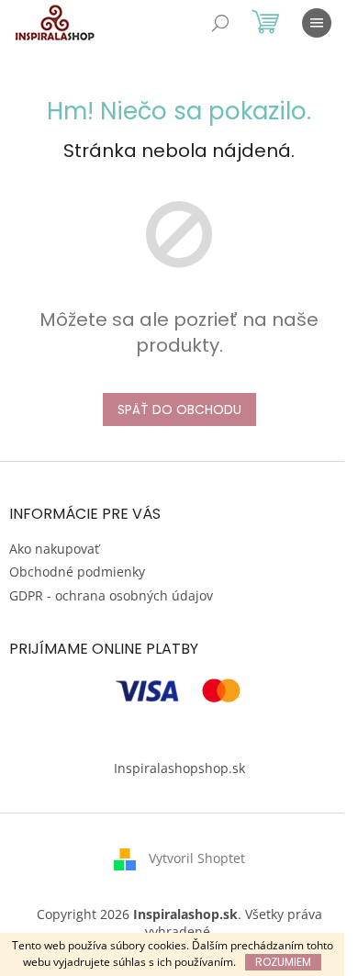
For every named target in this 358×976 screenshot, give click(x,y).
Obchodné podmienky (77, 571)
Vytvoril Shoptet (197, 858)
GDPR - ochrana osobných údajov (111, 595)
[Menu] (316, 23)
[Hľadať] (220, 23)
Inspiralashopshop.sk (179, 768)
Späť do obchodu (179, 409)
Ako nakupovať (54, 548)
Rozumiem (283, 962)
